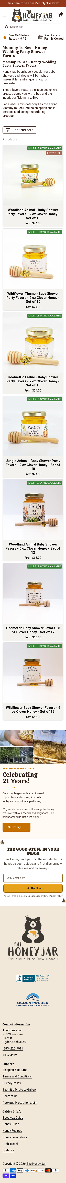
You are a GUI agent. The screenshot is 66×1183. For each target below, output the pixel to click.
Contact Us (10, 1096)
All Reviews (10, 1055)
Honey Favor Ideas (15, 1137)
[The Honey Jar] (32, 15)
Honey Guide (11, 1124)
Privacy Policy (12, 1083)
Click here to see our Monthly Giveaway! (33, 3)
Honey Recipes (12, 1130)
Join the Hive (33, 888)
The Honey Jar (36, 1163)
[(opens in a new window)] (33, 981)
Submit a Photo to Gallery (19, 1089)
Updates (8, 1150)
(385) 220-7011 (13, 1048)
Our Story (14, 827)
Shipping (9, 1070)
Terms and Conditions (17, 1076)
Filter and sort (22, 130)
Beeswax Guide (13, 1117)
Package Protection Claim (20, 1102)
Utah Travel (10, 1144)
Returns (22, 1070)
